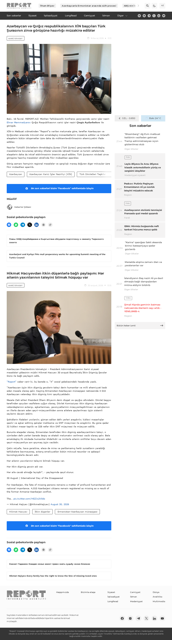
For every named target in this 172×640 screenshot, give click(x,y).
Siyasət (111, 592)
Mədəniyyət (136, 601)
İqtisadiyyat (114, 596)
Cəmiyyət (135, 592)
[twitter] (153, 15)
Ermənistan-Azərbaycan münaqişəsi (77, 511)
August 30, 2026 (60, 504)
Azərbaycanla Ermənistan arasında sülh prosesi (89, 5)
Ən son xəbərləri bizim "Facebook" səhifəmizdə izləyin (62, 188)
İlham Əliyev (47, 5)
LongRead (113, 601)
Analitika (157, 596)
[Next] (136, 6)
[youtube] (163, 15)
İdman (133, 596)
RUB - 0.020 (128, 118)
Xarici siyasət (15, 38)
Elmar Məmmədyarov (19, 122)
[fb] (139, 15)
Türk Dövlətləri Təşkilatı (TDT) (97, 174)
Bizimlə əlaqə (88, 592)
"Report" (11, 381)
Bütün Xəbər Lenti (126, 325)
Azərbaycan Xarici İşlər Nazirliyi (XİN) (50, 174)
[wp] (16, 225)
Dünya (156, 592)
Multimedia (159, 601)
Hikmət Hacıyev (18, 511)
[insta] (144, 15)
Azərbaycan (15, 174)
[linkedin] (158, 15)
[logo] (19, 6)
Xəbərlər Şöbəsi (22, 207)
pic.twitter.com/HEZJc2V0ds (29, 498)
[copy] (50, 225)
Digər (120, 15)
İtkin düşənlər (42, 511)
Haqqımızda (62, 592)
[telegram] (149, 15)
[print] (43, 225)
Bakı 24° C (155, 118)
